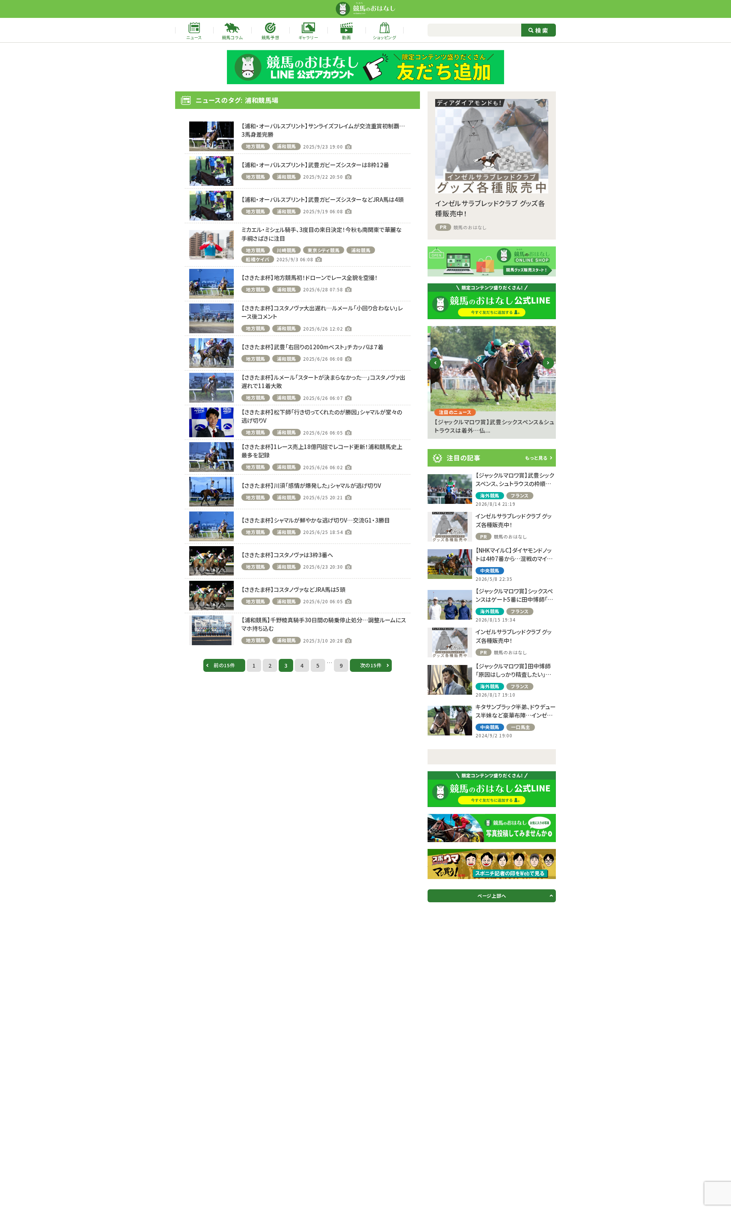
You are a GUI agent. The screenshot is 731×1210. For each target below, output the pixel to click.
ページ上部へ (491, 895)
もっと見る (536, 457)
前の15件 (224, 665)
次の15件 (371, 665)
